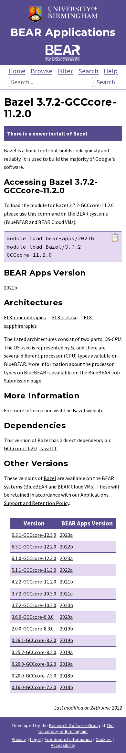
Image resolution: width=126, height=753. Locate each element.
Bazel (50, 478)
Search (88, 71)
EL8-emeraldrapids (25, 317)
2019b (66, 628)
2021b (10, 287)
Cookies (103, 739)
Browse (41, 71)
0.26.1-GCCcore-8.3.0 (34, 640)
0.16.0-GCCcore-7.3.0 (34, 687)
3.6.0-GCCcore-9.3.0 (33, 617)
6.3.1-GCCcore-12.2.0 (34, 546)
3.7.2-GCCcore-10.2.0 (34, 605)
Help (111, 71)
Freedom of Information (68, 739)
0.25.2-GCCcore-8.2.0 (34, 652)
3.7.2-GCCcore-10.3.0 (34, 593)
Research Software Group (74, 725)
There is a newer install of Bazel (47, 133)
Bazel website (88, 410)
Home (17, 71)
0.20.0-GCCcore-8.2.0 (34, 664)
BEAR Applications (63, 32)
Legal (35, 739)
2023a (66, 535)
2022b (66, 546)
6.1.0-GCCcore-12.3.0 (34, 558)
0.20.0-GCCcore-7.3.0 (34, 675)
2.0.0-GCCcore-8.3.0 (33, 628)
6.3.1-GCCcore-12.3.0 (34, 535)
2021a (66, 593)
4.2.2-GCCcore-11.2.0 (34, 581)
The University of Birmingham (76, 728)
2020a (66, 617)
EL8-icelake (65, 317)
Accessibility (63, 745)
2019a (66, 652)
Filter (65, 71)
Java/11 (48, 448)
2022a (66, 570)
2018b (66, 675)
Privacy (19, 739)
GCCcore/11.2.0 (20, 448)
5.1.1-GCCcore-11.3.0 (34, 570)
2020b (66, 605)
